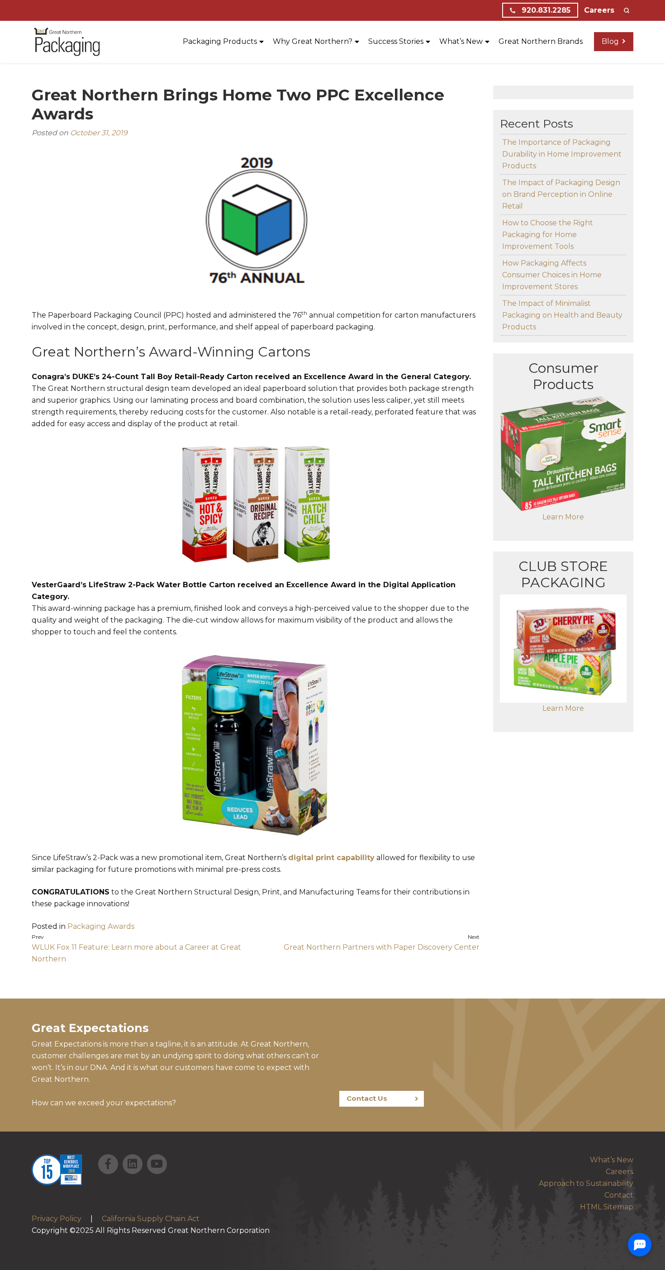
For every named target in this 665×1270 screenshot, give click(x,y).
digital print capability (331, 857)
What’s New (611, 1160)
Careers (599, 10)
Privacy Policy (56, 1218)
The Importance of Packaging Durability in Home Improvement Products (562, 154)
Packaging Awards (100, 926)
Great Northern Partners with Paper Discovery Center (382, 947)
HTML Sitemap (606, 1207)
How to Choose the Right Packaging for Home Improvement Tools (547, 235)
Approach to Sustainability (586, 1183)
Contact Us (367, 1098)
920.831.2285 (544, 10)
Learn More (563, 517)
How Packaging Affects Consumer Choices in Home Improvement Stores (552, 275)
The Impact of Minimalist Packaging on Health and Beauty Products (562, 315)
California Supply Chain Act (151, 1218)
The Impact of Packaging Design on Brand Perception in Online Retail (561, 194)
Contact (618, 1195)
